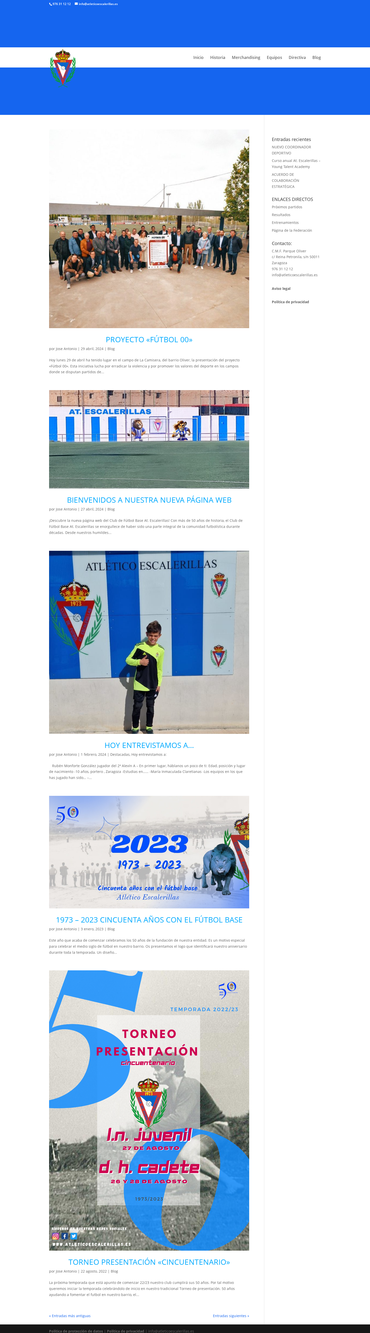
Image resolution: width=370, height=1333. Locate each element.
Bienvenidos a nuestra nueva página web (149, 500)
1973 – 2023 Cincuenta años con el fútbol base (149, 919)
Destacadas (120, 754)
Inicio (198, 58)
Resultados (281, 214)
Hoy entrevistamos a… (149, 745)
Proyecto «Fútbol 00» (149, 339)
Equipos (274, 58)
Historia (217, 58)
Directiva (297, 58)
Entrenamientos (285, 222)
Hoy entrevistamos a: (149, 754)
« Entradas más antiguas (70, 1315)
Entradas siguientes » (231, 1315)
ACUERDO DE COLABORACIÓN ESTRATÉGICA (285, 180)
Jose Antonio (66, 348)
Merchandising (246, 58)
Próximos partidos (287, 206)
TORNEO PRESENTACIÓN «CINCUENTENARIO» (149, 1262)
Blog (316, 58)
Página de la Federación (292, 230)
